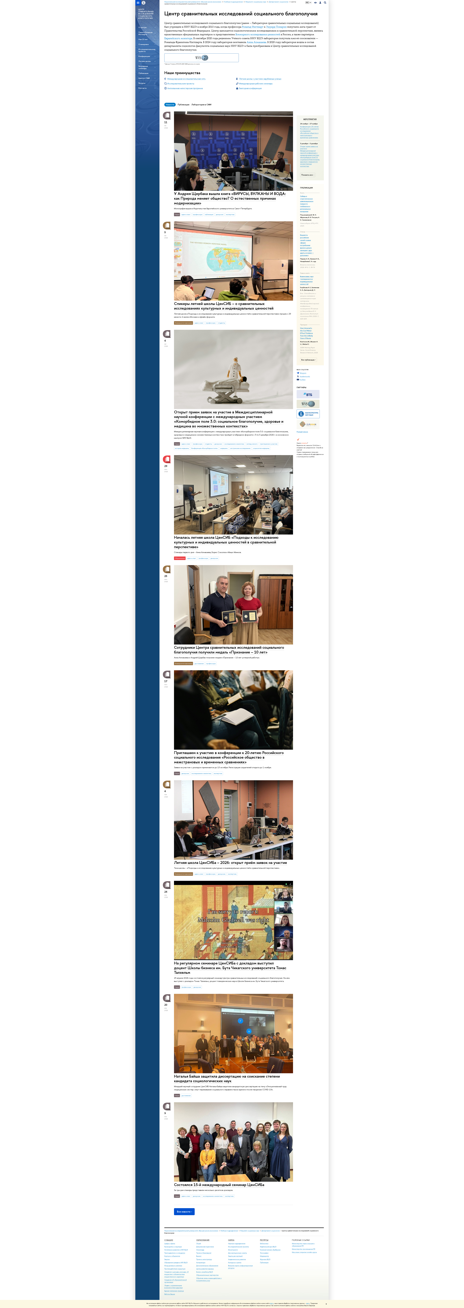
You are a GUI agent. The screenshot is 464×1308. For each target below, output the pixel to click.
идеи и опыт (186, 214)
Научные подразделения (236, 1243)
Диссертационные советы (237, 1253)
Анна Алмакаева (256, 42)
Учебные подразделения (229, 1231)
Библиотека (264, 1243)
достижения (199, 663)
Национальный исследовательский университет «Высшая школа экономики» (191, 1231)
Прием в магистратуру (204, 1259)
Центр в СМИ (144, 78)
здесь (272, 1303)
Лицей (198, 1243)
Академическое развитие (237, 1259)
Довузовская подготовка (205, 1247)
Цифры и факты (169, 1243)
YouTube (302, 380)
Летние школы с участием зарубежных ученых (260, 78)
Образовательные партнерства (207, 1275)
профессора (197, 214)
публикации (209, 214)
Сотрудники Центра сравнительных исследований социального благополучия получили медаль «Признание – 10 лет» (229, 650)
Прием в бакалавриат (203, 1253)
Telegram (303, 373)
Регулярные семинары (143, 67)
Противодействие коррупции (174, 1269)
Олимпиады (200, 1250)
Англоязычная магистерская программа (185, 88)
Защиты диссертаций (235, 1256)
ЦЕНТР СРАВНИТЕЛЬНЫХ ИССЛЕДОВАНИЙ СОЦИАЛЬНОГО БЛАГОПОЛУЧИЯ (146, 13)
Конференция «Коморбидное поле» (204, 448)
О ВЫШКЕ (168, 1240)
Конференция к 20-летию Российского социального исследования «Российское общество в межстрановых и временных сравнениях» (309, 132)
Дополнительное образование (207, 1266)
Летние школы (144, 61)
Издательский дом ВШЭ (268, 1247)
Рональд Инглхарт (252, 26)
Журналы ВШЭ (265, 1259)
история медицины (182, 448)
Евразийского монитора (178, 38)
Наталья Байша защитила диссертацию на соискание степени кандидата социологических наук (227, 1079)
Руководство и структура (173, 1247)
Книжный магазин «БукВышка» (270, 1250)
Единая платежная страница (174, 1291)
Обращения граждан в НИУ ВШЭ (176, 1262)
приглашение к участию (268, 444)
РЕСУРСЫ (264, 1240)
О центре (142, 27)
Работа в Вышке (169, 1294)
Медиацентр (264, 1256)
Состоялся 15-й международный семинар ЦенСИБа (219, 1184)
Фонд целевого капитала (173, 1266)
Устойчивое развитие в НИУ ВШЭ (176, 1250)
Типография (264, 1253)
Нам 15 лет (143, 39)
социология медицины (261, 448)
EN (310, 2)
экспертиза (230, 214)
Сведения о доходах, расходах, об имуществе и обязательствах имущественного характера (176, 1274)
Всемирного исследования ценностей (258, 34)
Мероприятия (310, 119)
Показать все (307, 175)
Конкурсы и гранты (234, 1262)
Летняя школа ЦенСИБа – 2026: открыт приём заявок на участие (230, 862)
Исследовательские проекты (146, 50)
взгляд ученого (252, 444)
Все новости (183, 1211)
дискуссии (219, 214)
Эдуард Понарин (276, 26)
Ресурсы (141, 83)
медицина (223, 448)
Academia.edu (305, 376)
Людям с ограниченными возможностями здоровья (173, 1286)
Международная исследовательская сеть (186, 78)
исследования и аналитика (234, 444)
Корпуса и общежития (172, 1256)
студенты (221, 323)
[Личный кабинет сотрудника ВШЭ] (320, 2)
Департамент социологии (270, 1231)
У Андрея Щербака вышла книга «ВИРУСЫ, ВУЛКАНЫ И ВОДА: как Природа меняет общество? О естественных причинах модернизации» (230, 198)
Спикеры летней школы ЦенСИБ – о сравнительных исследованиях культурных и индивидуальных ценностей (223, 306)
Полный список (302, 432)
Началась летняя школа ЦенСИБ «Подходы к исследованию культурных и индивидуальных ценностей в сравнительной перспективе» (226, 542)
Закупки (167, 1259)
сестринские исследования (240, 448)
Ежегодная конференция (250, 88)
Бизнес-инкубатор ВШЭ (204, 1272)
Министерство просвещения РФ (303, 1249)
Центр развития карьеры (205, 1269)
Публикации (143, 73)
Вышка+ (199, 1256)
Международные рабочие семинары (255, 83)
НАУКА (231, 1240)
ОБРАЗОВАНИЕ (202, 1240)
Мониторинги (233, 1250)
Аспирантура (200, 1262)
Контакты (142, 88)
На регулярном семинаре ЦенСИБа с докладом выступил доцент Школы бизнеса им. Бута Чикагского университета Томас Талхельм (230, 967)
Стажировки (143, 44)
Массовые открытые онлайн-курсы (304, 1252)
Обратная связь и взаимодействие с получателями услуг (209, 1279)
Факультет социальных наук (249, 1231)
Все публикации (308, 360)
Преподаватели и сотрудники (174, 1253)
